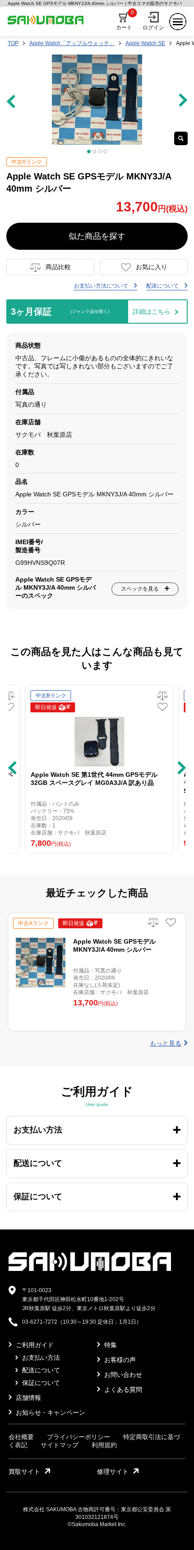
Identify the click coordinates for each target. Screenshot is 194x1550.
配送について (163, 286)
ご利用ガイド (34, 1344)
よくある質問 (122, 1389)
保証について (40, 1382)
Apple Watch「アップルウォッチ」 (72, 43)
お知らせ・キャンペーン (49, 1412)
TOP (13, 43)
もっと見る (165, 1043)
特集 (109, 1344)
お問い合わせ (122, 1374)
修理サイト (113, 1471)
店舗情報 (27, 1397)
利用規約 (104, 1445)
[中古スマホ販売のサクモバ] (90, 1269)
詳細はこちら (152, 311)
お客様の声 (119, 1359)
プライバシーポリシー (78, 1436)
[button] (12, 768)
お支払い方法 (40, 1357)
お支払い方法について (101, 286)
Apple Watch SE (145, 43)
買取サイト (24, 1471)
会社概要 (21, 1436)
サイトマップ (60, 1445)
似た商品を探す (97, 236)
